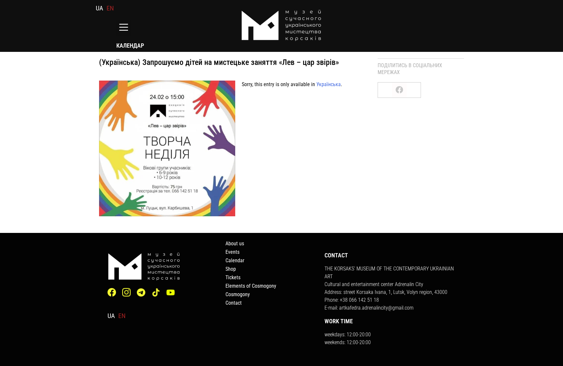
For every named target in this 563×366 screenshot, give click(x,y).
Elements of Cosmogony (250, 286)
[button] (123, 28)
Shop (230, 269)
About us (234, 243)
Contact (233, 303)
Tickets (232, 277)
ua (99, 8)
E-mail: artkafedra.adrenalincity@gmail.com (369, 308)
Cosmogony (237, 294)
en (110, 8)
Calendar (234, 260)
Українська (328, 84)
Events (232, 252)
